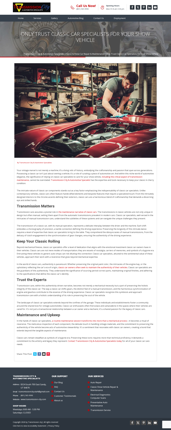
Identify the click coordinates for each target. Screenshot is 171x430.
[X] (35, 354)
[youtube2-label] (155, 423)
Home (21, 18)
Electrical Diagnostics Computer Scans (100, 396)
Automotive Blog (75, 18)
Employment (120, 18)
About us (58, 400)
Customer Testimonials (65, 396)
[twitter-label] (138, 7)
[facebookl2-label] (132, 423)
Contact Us (99, 18)
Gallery (54, 18)
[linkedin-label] (149, 7)
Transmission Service (101, 410)
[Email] (44, 354)
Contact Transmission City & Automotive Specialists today (95, 341)
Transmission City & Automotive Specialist (70, 180)
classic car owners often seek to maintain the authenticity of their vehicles (92, 267)
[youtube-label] (155, 7)
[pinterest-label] (143, 7)
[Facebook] (39, 354)
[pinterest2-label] (143, 423)
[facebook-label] (132, 7)
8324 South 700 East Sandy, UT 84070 (33, 386)
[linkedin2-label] (149, 423)
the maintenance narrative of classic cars (77, 212)
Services (37, 18)
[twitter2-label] (138, 423)
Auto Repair (96, 382)
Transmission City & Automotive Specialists (35, 162)
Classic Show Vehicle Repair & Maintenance (104, 389)
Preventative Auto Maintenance (99, 404)
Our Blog (58, 382)
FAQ (56, 387)
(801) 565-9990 (82, 9)
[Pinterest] (48, 354)
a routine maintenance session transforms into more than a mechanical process (89, 320)
